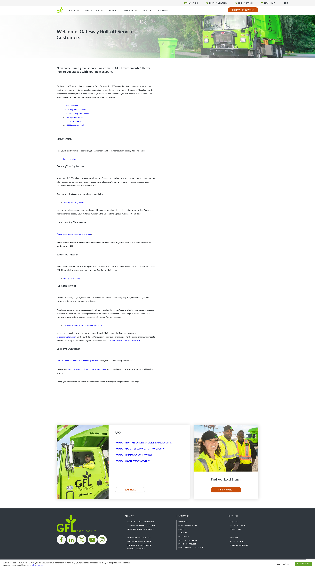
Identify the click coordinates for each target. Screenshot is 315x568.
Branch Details (71, 105)
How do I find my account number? (134, 454)
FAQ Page (234, 522)
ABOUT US (128, 10)
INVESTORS (163, 10)
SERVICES (70, 10)
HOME (60, 10)
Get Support (235, 529)
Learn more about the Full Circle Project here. (82, 325)
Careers (182, 529)
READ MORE (130, 490)
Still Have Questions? (74, 125)
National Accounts (136, 549)
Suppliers (234, 538)
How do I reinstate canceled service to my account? (143, 442)
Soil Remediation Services (139, 545)
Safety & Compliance (187, 540)
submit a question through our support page (87, 369)
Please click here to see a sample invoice (74, 234)
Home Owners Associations (191, 548)
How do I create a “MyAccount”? (132, 460)
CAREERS (147, 10)
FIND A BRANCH (226, 490)
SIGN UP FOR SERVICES (243, 10)
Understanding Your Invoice (77, 113)
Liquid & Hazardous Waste (139, 541)
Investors (183, 522)
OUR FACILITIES (92, 10)
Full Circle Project (73, 121)
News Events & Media (187, 525)
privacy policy (37, 565)
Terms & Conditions (239, 545)
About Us (182, 533)
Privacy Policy (236, 541)
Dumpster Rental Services (139, 538)
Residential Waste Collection (140, 522)
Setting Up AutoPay (74, 117)
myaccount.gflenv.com (66, 336)
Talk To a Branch (237, 525)
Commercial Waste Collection (141, 525)
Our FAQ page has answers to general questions (77, 360)
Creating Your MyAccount (76, 109)
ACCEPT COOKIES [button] (303, 564)
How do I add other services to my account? (139, 448)
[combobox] (288, 3)
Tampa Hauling (69, 159)
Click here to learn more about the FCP (123, 340)
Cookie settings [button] (283, 564)
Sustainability (185, 537)
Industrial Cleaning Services (140, 529)
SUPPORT (113, 10)
